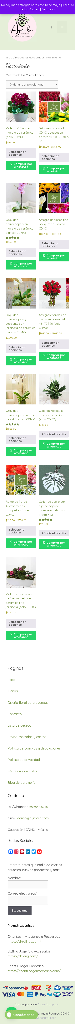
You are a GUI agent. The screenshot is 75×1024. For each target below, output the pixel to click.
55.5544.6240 (38, 807)
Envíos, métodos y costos (27, 737)
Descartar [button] (48, 9)
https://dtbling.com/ (23, 956)
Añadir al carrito (54, 434)
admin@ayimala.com (33, 818)
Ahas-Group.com (49, 1004)
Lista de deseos (19, 725)
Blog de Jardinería (21, 782)
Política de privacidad (24, 760)
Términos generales (22, 771)
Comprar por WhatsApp (22, 165)
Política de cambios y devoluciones (34, 748)
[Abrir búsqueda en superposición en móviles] (51, 27)
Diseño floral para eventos (28, 702)
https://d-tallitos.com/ (24, 941)
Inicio (9, 57)
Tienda (13, 691)
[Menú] (62, 27)
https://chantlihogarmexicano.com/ (34, 971)
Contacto (15, 714)
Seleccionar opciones (17, 153)
